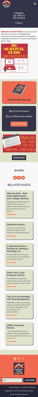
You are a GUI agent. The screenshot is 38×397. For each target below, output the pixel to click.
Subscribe (30, 380)
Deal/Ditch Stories (16, 224)
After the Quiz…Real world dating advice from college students (18, 196)
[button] (15, 178)
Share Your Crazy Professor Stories (16, 273)
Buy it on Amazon (19, 111)
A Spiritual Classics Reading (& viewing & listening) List (17, 248)
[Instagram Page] (19, 359)
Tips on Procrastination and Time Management (18, 297)
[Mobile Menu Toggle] (35, 4)
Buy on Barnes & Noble (19, 116)
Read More (11, 214)
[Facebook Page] (15, 359)
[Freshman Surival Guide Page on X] (23, 359)
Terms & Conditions (28, 387)
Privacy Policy (14, 387)
